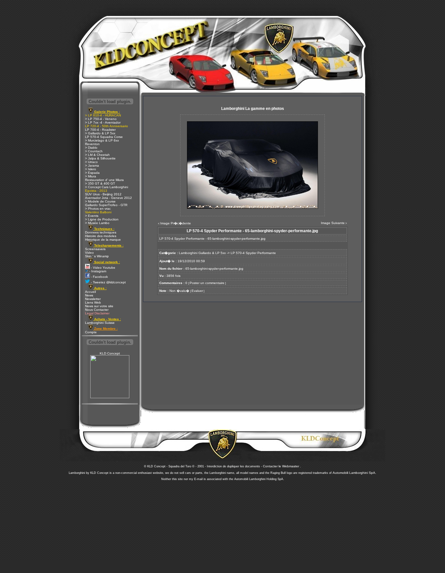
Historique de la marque (103, 239)
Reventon (92, 144)
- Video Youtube (102, 267)
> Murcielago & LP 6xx (102, 140)
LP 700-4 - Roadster (100, 129)
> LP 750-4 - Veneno (101, 119)
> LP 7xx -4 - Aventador (103, 122)
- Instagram (97, 271)
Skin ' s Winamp (97, 256)
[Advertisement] (222, 525)
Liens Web (93, 302)
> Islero (90, 169)
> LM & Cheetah (97, 155)
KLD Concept (110, 353)
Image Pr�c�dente (175, 223)
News (89, 295)
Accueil (90, 292)
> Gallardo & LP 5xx (100, 133)
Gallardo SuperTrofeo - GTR (106, 205)
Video (89, 252)
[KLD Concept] (109, 397)
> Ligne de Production (102, 219)
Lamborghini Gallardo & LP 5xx (202, 253)
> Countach (94, 151)
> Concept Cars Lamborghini (106, 187)
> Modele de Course (100, 201)
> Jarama (92, 165)
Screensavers (95, 249)
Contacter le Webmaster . (282, 466)
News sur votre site (99, 306)
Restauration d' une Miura (104, 180)
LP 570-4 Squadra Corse (104, 137)
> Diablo (91, 147)
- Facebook (99, 277)
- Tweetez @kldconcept (108, 282)
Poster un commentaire (207, 283)
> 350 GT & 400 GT (100, 183)
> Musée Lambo (97, 223)
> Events (91, 216)
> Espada (92, 172)
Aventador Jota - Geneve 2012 (108, 198)
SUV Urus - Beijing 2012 (103, 194)
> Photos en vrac (98, 208)
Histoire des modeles (100, 236)
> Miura (90, 176)
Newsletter (93, 299)
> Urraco (91, 162)
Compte (91, 332)
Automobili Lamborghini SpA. (354, 473)
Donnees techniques (100, 232)
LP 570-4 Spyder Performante (253, 253)
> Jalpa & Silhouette (100, 158)
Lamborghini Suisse (100, 322)
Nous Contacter (96, 309)
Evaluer (197, 291)
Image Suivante (333, 223)
